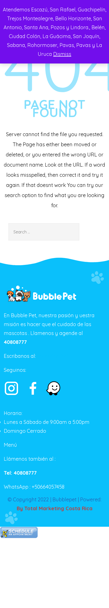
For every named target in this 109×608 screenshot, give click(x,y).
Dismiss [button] (62, 54)
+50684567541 (53, 356)
